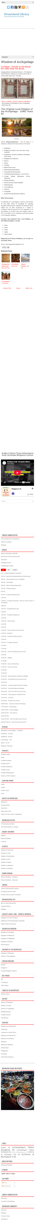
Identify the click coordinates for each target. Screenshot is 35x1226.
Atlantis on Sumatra (7, 868)
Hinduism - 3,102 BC (7, 733)
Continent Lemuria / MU (8, 891)
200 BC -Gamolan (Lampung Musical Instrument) (15, 576)
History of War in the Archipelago (11, 814)
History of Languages (7, 1008)
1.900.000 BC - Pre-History (9, 713)
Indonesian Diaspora (7, 1057)
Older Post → (29, 288)
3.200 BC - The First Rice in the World (12, 630)
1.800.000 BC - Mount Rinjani (9, 710)
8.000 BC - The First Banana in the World (13, 651)
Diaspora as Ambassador (8, 1026)
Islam (2, 784)
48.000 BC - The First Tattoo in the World (13, 691)
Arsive (15, 570)
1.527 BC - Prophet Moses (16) (10, 609)
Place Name (4, 985)
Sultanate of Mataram (7, 953)
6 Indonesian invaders (8, 824)
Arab (2, 793)
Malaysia (4, 1041)
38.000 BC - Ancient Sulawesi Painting (12, 688)
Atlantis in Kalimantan (7, 856)
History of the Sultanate (8, 956)
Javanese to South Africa (8, 1032)
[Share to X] (6, 247)
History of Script (6, 1005)
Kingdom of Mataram (7, 935)
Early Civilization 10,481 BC (9, 553)
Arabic (3, 787)
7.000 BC (3, 648)
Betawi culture (5, 994)
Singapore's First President (9, 918)
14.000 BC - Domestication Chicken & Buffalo (14, 676)
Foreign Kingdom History (9, 971)
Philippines (4, 1051)
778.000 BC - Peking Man (9, 707)
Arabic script (5, 790)
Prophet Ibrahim (6, 760)
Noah (2, 757)
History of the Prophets (8, 776)
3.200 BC (3, 627)
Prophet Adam (5, 754)
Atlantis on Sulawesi (7, 865)
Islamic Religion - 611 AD (25, 266)
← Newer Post (6, 288)
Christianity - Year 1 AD (15, 265)
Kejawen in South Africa (8, 1035)
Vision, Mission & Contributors (10, 539)
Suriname (4, 1054)
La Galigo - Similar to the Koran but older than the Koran (16, 67)
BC (3, 570)
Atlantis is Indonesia (7, 850)
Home (3, 101)
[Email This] (3, 247)
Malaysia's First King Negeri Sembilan (12, 921)
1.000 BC (3, 597)
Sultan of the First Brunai (8, 924)
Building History (6, 1012)
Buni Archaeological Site (8, 903)
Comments (6, 1186)
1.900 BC (3, 612)
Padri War (4, 808)
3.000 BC (3, 624)
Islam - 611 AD (5, 743)
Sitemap (3, 545)
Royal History (5, 944)
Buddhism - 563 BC (6, 736)
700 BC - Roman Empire (8, 588)
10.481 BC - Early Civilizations (10, 664)
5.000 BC (3, 639)
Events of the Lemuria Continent (11, 894)
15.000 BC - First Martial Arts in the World (13, 679)
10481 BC (9, 101)
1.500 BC (3, 606)
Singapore (4, 968)
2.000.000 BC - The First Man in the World (13, 719)
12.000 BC (4, 670)
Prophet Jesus (5, 770)
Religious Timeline (7, 746)
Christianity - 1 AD (6, 740)
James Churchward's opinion (10, 888)
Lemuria (3, 841)
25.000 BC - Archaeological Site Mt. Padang (14, 685)
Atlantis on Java (6, 853)
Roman (3, 965)
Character (4, 559)
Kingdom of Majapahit (7, 938)
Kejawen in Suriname (7, 1038)
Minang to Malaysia (7, 1044)
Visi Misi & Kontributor (8, 1201)
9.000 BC (3, 655)
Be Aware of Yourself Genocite (10, 556)
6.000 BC (3, 645)
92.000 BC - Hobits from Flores (10, 700)
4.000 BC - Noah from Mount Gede (11, 636)
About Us (4, 1210)
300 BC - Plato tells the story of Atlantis (12, 579)
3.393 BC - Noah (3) (6, 633)
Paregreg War (5, 805)
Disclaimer (4, 1219)
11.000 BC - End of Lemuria (9, 667)
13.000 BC (4, 673)
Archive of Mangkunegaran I (18, 1152)
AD (9, 570)
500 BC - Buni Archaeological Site (11, 585)
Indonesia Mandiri (6, 1165)
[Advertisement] (17, 36)
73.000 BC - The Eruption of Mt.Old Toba (13, 694)
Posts (5, 1183)
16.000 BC (4, 682)
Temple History (6, 906)
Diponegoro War (6, 811)
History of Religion (24, 101)
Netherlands (5, 1048)
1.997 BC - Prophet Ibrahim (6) (10, 615)
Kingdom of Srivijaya (7, 932)
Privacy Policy (5, 1216)
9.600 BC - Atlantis (6, 658)
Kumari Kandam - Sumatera (9, 877)
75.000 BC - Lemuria (7, 697)
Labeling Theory (6, 562)
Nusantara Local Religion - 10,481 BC (12, 730)
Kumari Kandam (6, 838)
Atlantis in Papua (6, 862)
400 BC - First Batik (7, 582)
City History (4, 1018)
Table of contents (6, 542)
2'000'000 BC (5, 716)
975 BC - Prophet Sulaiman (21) (10, 594)
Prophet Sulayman (6, 766)
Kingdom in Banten (7, 941)
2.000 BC (3, 618)
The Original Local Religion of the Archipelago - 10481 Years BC (17, 111)
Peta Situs (4, 1198)
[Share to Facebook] (8, 247)
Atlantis (3, 835)
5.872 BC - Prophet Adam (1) (9, 642)
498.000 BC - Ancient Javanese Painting (13, 704)
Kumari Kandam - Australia (9, 880)
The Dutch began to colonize (9, 827)
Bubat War (4, 802)
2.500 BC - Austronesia (8, 621)
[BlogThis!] (5, 247)
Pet (2, 979)
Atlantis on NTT (5, 859)
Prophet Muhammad (7, 773)
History (15, 101)
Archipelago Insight (7, 566)
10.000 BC (4, 661)
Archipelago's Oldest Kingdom (17, 1148)
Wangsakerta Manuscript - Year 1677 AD (6, 266)
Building (3, 909)
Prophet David (5, 763)
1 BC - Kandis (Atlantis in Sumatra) (11, 573)
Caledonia (4, 1029)
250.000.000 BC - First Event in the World (13, 722)
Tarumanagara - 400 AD (6, 282)
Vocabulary (4, 982)
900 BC (3, 591)
